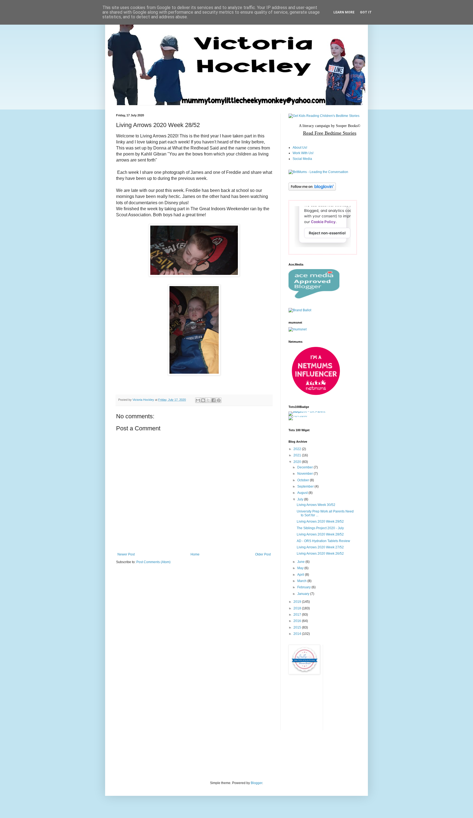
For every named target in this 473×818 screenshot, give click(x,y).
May (300, 568)
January (303, 594)
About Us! (300, 147)
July (300, 499)
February (304, 587)
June (301, 562)
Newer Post (126, 554)
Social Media (302, 159)
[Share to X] (208, 400)
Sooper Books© (348, 126)
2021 (297, 455)
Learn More (343, 12)
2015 (297, 627)
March (302, 581)
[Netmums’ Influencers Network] (316, 394)
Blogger (256, 783)
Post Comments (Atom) (153, 562)
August (302, 493)
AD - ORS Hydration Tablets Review (323, 541)
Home (195, 554)
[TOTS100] (298, 416)
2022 (297, 449)
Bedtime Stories (339, 133)
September (306, 486)
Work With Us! (303, 153)
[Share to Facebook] (213, 400)
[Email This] (198, 400)
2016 (297, 621)
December (305, 467)
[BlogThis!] (203, 400)
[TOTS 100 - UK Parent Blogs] (311, 411)
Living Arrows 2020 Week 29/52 (320, 521)
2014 (297, 634)
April (301, 575)
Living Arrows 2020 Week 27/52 (320, 547)
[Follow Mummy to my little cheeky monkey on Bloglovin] (312, 189)
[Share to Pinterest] (218, 400)
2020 (297, 462)
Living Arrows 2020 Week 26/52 (320, 553)
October (303, 480)
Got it (366, 12)
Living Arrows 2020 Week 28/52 (320, 534)
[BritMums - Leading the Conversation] (318, 172)
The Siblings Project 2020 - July (320, 528)
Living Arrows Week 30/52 (316, 505)
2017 (297, 615)
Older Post (263, 554)
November (305, 474)
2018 (297, 608)
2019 (297, 602)
